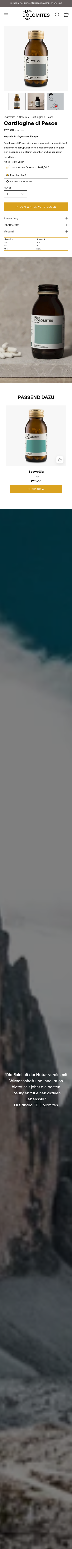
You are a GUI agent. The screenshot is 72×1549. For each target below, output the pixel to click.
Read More (10, 157)
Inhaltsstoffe (11, 224)
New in (23, 116)
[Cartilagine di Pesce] (17, 101)
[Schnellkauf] (59, 459)
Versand (9, 231)
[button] (57, 14)
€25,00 (36, 481)
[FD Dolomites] (36, 15)
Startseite (9, 116)
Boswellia (36, 471)
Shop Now (36, 488)
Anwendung (11, 218)
